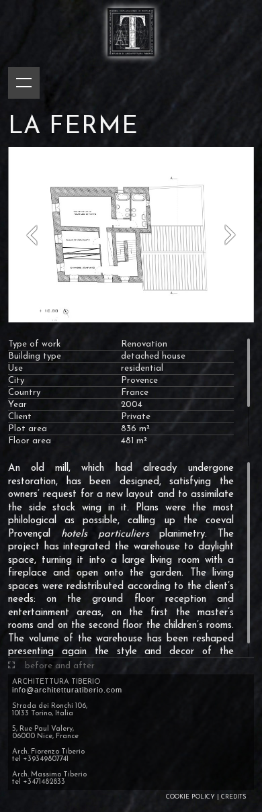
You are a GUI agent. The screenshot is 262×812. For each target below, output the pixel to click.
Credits (233, 797)
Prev (31, 234)
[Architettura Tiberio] (131, 62)
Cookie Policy (190, 797)
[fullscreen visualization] (11, 666)
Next (230, 234)
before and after (60, 666)
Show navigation (24, 83)
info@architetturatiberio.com (67, 690)
